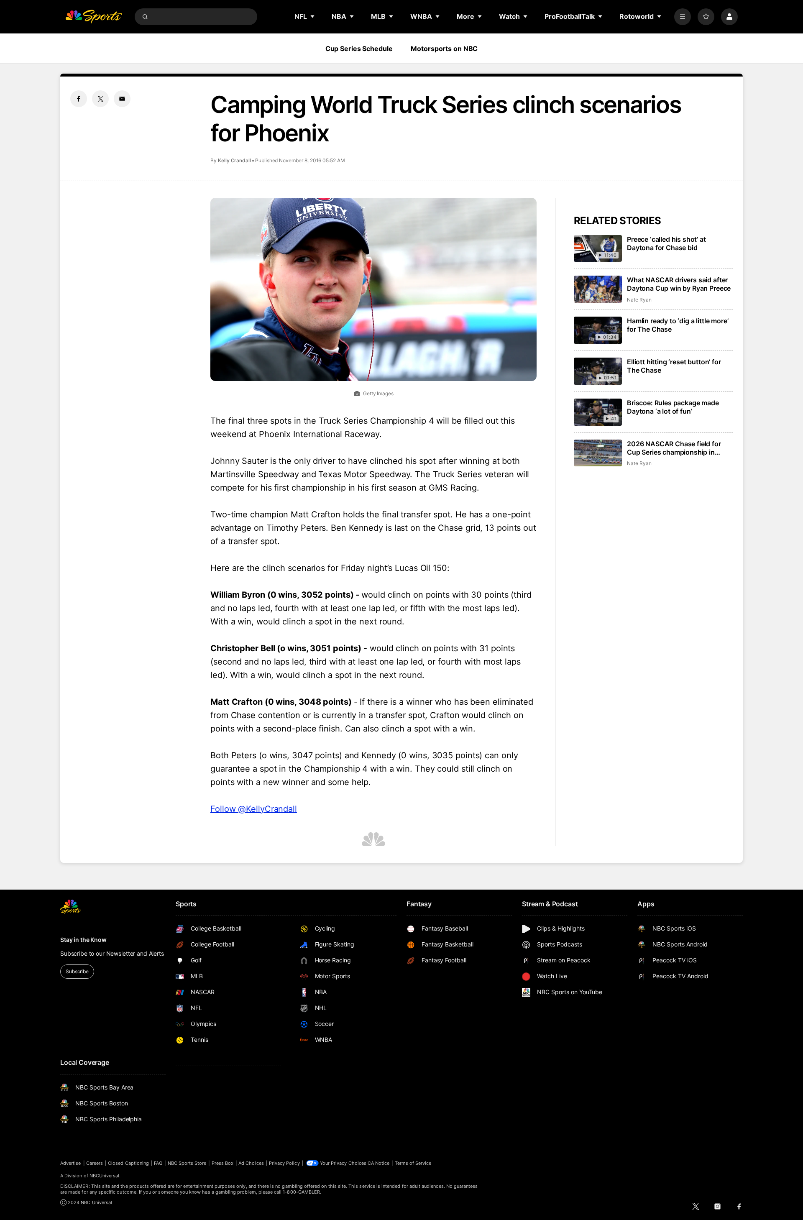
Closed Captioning (128, 1163)
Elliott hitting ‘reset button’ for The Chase (674, 366)
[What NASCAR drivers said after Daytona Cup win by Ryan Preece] (598, 289)
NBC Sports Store (187, 1163)
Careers (94, 1163)
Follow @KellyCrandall (253, 809)
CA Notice (379, 1163)
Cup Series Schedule (359, 48)
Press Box (223, 1163)
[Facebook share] (78, 98)
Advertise (70, 1163)
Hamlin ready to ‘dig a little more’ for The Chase (677, 325)
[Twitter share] (100, 98)
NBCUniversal (105, 1176)
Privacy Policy (284, 1163)
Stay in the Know (83, 939)
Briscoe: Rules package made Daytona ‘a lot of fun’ (673, 407)
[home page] (93, 17)
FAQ (158, 1163)
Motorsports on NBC (444, 48)
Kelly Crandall (234, 160)
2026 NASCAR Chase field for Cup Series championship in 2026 (674, 448)
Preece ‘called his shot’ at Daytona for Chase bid (666, 243)
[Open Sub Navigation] (312, 16)
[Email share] (122, 98)
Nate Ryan (639, 300)
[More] (682, 16)
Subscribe (77, 971)
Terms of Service (413, 1163)
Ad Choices (251, 1163)
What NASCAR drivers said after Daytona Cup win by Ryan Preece (679, 284)
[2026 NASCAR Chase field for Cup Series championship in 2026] (598, 453)
